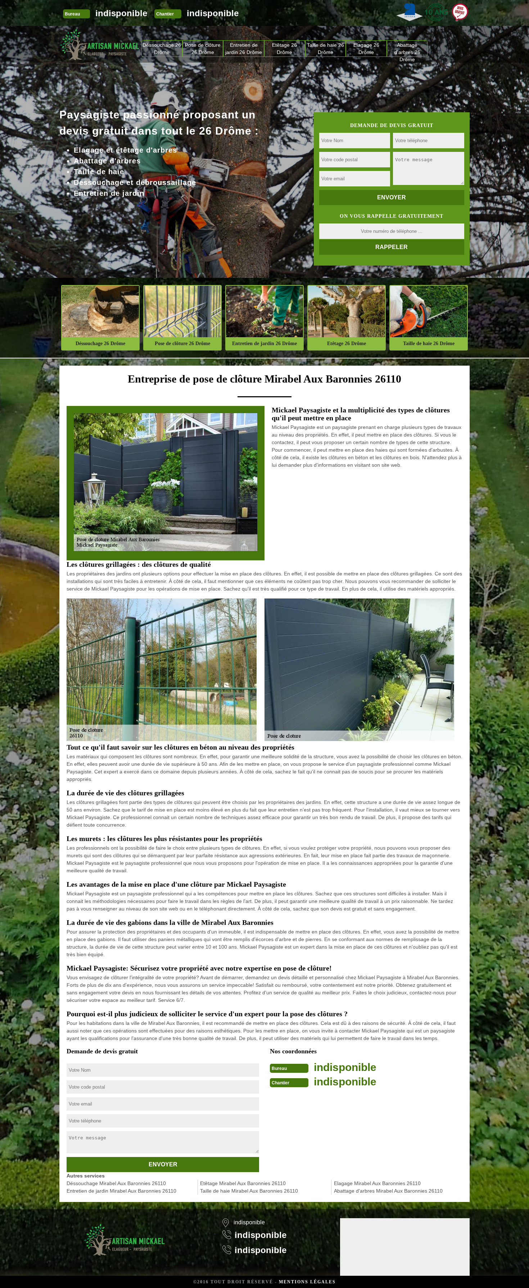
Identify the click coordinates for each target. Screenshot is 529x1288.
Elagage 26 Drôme (366, 48)
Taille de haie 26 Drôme (325, 48)
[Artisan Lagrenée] (124, 1235)
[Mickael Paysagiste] (99, 44)
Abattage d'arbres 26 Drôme (407, 49)
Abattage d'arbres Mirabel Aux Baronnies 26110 (388, 1191)
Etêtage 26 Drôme (284, 48)
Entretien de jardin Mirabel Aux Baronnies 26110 (121, 1191)
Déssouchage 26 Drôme (162, 48)
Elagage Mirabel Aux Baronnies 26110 (377, 1183)
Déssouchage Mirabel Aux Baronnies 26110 (116, 1183)
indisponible (121, 13)
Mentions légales (307, 1281)
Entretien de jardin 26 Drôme (243, 48)
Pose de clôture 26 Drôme (203, 48)
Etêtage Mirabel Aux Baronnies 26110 (243, 1183)
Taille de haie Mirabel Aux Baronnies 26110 (249, 1191)
